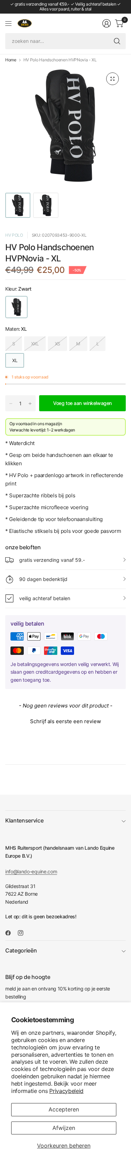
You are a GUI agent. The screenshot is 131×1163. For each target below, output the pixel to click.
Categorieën (21, 950)
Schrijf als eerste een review (65, 721)
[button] (65, 720)
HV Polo (14, 235)
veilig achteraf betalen (44, 598)
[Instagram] (23, 933)
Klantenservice (24, 820)
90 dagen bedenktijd (43, 579)
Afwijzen (63, 1127)
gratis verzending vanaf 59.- (52, 560)
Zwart (16, 307)
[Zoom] (112, 78)
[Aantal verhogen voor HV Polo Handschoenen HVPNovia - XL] (30, 404)
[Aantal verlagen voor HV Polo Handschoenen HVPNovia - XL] (11, 404)
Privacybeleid (66, 1090)
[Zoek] (117, 41)
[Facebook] (10, 933)
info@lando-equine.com (31, 871)
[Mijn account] (106, 23)
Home (10, 60)
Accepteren (64, 1109)
